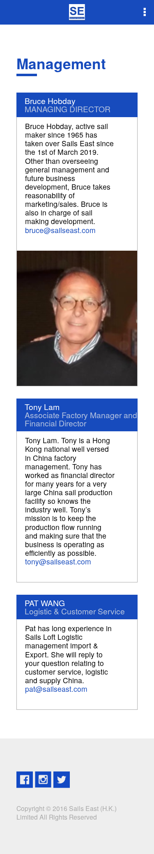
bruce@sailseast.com (60, 230)
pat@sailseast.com (56, 689)
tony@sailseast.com (58, 561)
